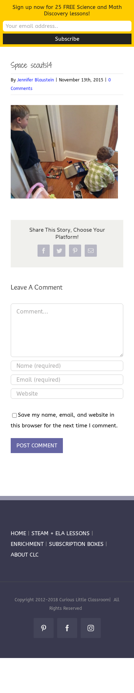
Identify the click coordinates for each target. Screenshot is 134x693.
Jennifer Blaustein (35, 79)
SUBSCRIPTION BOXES (76, 544)
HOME (18, 533)
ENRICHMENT (27, 544)
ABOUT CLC (25, 555)
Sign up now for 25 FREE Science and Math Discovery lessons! (67, 10)
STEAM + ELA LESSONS (61, 533)
